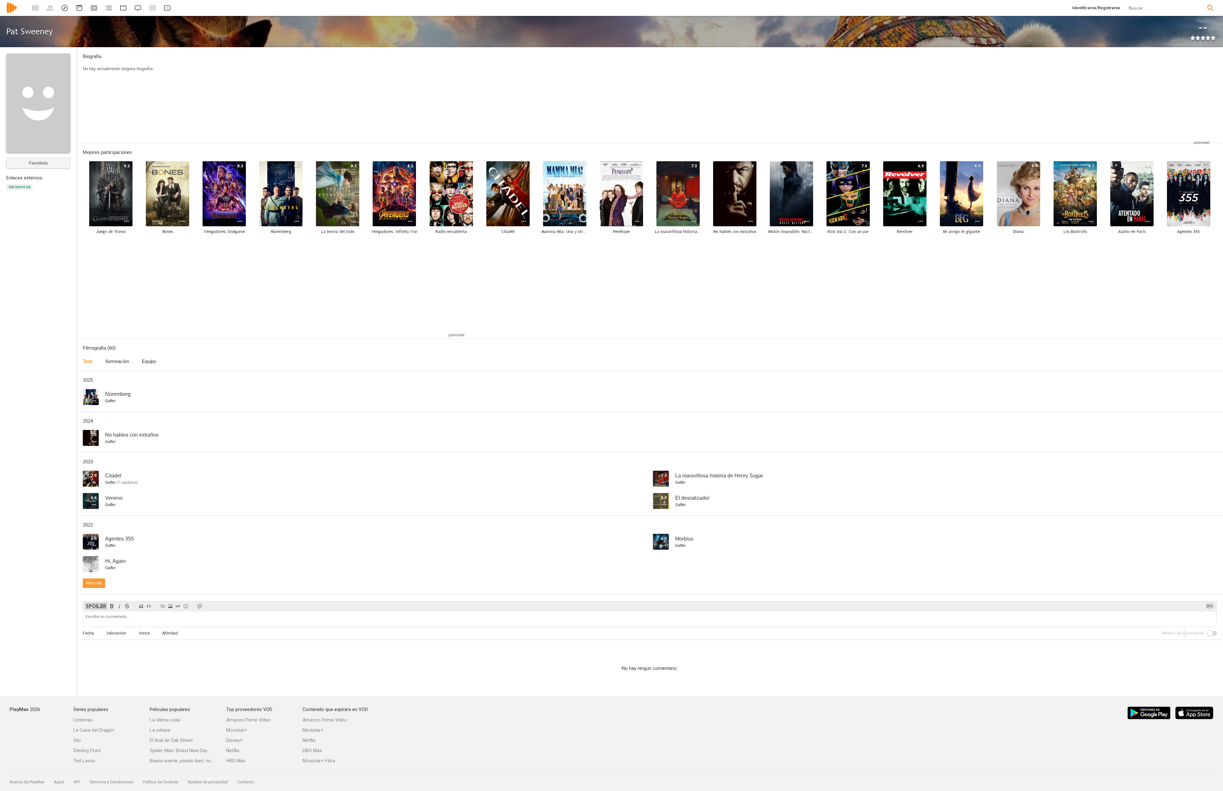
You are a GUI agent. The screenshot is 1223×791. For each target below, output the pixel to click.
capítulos (127, 482)
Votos (144, 633)
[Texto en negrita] (112, 606)
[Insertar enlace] (163, 606)
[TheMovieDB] (20, 190)
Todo (88, 361)
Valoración (116, 633)
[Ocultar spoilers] (96, 606)
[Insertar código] (149, 606)
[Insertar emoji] (186, 606)
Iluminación (117, 361)
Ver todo (94, 583)
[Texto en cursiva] (119, 606)
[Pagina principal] (11, 12)
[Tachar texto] (127, 606)
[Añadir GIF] (178, 606)
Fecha (88, 633)
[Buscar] (1210, 8)
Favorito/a (38, 163)
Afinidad (170, 633)
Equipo (149, 361)
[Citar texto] (141, 606)
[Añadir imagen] (170, 606)
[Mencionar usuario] (200, 606)
